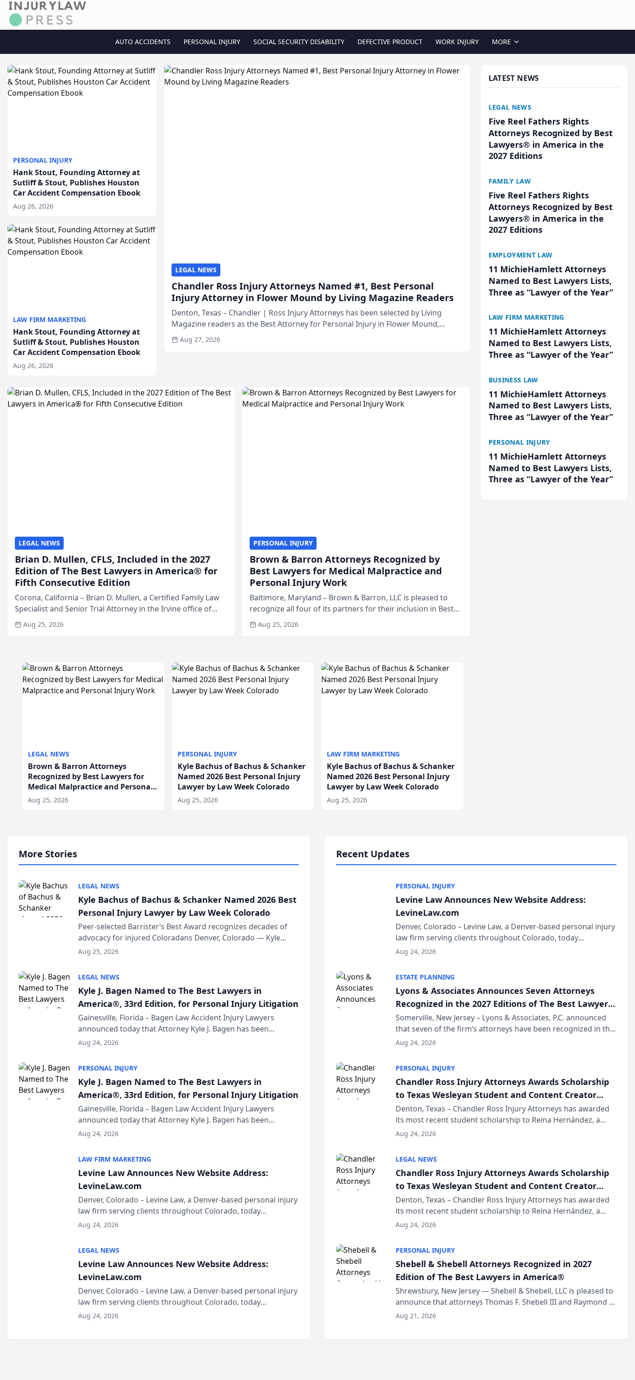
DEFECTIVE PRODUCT (390, 41)
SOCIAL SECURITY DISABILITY (298, 41)
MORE (501, 41)
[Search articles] (623, 13)
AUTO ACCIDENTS (143, 41)
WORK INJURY (457, 41)
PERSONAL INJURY (212, 41)
